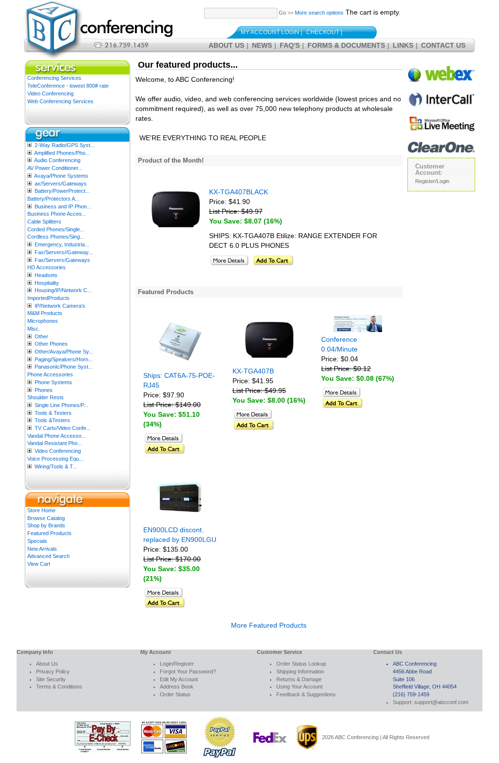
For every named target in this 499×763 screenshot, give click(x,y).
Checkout (322, 32)
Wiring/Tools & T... (56, 466)
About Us (226, 45)
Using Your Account (299, 686)
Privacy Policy (53, 671)
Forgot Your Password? (188, 671)
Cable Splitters (44, 221)
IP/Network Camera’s (60, 306)
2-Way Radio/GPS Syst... (65, 145)
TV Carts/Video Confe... (63, 428)
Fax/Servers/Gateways (62, 260)
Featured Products (49, 533)
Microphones (42, 321)
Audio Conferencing (57, 160)
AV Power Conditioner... (54, 168)
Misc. (33, 329)
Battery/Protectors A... (53, 199)
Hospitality (47, 283)
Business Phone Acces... (56, 214)
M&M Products (44, 313)
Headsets (46, 275)
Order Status (175, 694)
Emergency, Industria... (62, 244)
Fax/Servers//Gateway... (64, 252)
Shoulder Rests (45, 397)
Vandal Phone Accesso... (56, 436)
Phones (44, 390)
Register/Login (432, 181)
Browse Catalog (46, 518)
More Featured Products (269, 625)
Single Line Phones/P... (61, 405)
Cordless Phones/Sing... (55, 237)
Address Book (176, 686)
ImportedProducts (48, 298)
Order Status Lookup (301, 664)
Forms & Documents (346, 45)
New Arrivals (42, 549)
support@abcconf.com (441, 702)
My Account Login (270, 32)
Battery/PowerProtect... (62, 191)
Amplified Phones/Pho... (62, 153)
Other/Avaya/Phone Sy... (64, 351)
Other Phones (51, 344)
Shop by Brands (46, 525)
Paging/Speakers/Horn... (64, 359)
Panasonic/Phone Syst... (64, 367)
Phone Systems (53, 382)
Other (41, 336)
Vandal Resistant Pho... (54, 443)
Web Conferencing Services (60, 101)
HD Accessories (46, 267)
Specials (37, 541)
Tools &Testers (52, 420)
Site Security (51, 679)
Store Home (41, 510)
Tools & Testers (53, 413)
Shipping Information (300, 671)
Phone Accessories (50, 374)
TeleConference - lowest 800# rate (68, 86)
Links (403, 45)
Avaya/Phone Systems (61, 176)
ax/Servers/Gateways (61, 183)
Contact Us (443, 45)
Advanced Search (48, 556)
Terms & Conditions (59, 686)
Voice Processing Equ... (55, 459)
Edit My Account (179, 679)
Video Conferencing (50, 93)
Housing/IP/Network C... (63, 290)
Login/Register (177, 664)
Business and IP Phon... (63, 206)
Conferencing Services (54, 78)
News (262, 45)
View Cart (38, 564)
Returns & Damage (299, 679)
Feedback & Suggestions (306, 694)
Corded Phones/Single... (55, 229)
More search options (319, 13)
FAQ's (290, 45)
